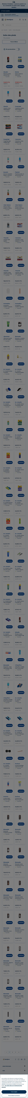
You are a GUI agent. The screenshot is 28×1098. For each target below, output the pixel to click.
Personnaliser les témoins (14, 1095)
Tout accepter (14, 1091)
